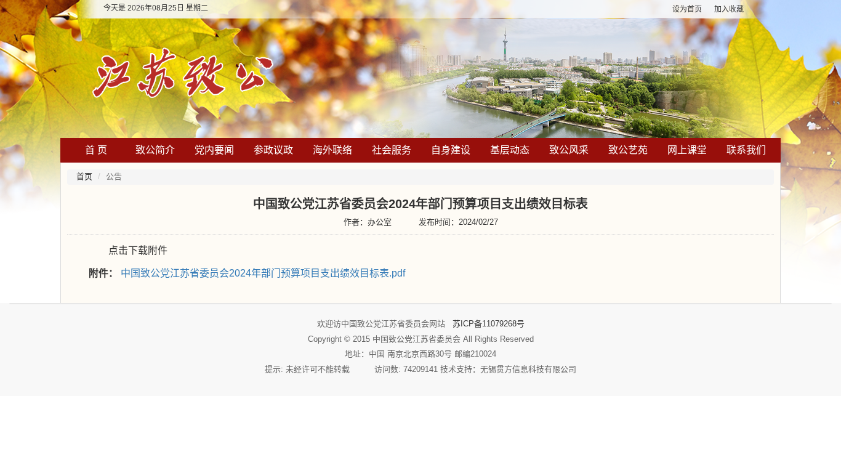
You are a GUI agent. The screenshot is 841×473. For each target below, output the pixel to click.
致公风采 (569, 150)
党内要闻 (214, 150)
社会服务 (391, 150)
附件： (103, 273)
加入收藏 (729, 9)
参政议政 (273, 150)
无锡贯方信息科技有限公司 (528, 369)
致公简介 (155, 150)
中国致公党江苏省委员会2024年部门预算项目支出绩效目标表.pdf (263, 273)
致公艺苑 (628, 150)
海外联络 (332, 150)
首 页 (96, 150)
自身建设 (450, 150)
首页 (84, 176)
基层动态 (509, 150)
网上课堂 (687, 150)
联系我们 (746, 150)
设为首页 (687, 9)
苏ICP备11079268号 (489, 323)
